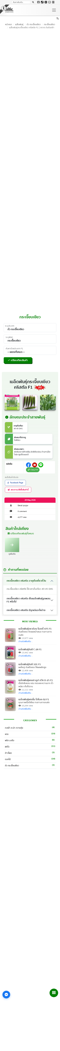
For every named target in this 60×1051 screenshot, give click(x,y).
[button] (33, 2)
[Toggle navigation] (54, 10)
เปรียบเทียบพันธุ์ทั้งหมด (20, 534)
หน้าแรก (8, 24)
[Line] (49, 2)
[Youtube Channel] (46, 2)
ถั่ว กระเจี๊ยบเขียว (34, 24)
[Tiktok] (42, 2)
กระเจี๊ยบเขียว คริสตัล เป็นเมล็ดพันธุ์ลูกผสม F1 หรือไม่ (28, 600)
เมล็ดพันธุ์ (19, 24)
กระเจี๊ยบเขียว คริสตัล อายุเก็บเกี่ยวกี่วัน (26, 581)
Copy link (32, 470)
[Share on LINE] (40, 464)
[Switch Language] (53, 2)
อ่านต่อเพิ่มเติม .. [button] (25, 641)
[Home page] (9, 10)
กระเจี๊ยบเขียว (49, 24)
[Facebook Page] (38, 2)
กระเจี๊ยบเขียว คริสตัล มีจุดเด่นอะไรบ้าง (26, 610)
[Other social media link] (28, 464)
